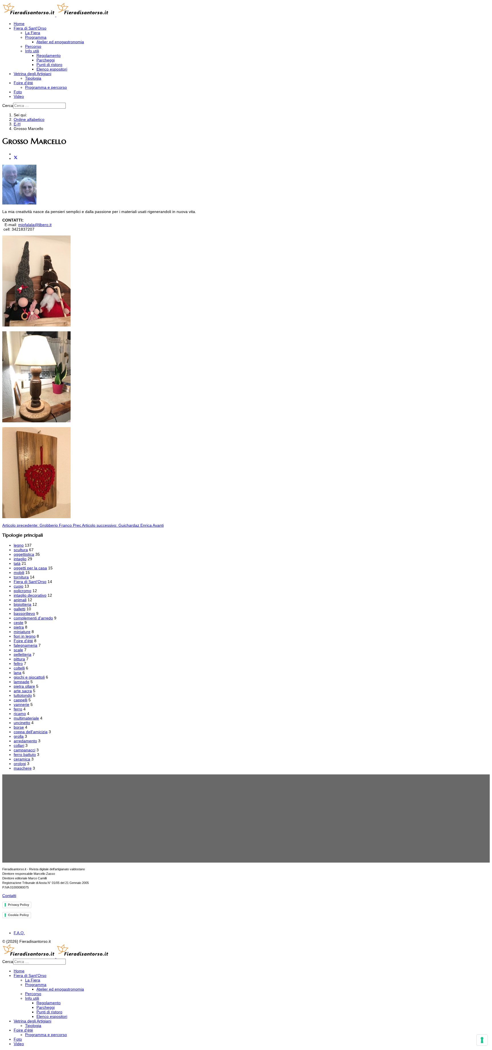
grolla (19, 736)
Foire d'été (23, 82)
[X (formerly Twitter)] (16, 158)
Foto (18, 92)
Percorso (33, 46)
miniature (22, 631)
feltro (18, 663)
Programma (35, 37)
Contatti (9, 895)
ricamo (20, 713)
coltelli (19, 668)
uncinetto (22, 722)
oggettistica (24, 554)
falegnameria (25, 645)
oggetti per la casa (30, 568)
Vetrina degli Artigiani (32, 73)
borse (19, 727)
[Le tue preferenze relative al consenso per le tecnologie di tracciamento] (482, 1040)
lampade (21, 681)
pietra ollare (24, 686)
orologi (20, 763)
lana (17, 672)
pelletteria (22, 654)
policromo (22, 590)
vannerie (21, 704)
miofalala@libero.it (35, 224)
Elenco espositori (51, 69)
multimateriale (26, 718)
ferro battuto (25, 754)
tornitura (21, 577)
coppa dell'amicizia (31, 731)
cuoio (18, 586)
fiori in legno (25, 636)
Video (19, 96)
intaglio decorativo (30, 595)
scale (18, 650)
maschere (23, 768)
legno (19, 545)
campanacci (24, 750)
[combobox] (39, 106)
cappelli (20, 700)
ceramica (22, 759)
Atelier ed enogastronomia (60, 42)
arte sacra (23, 691)
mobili (19, 572)
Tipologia (33, 78)
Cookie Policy (18, 915)
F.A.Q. (19, 933)
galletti (19, 609)
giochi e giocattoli (29, 677)
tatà (17, 563)
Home (19, 23)
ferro (18, 709)
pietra (19, 627)
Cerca (7, 105)
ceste (18, 622)
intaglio (20, 559)
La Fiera (32, 32)
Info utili (32, 51)
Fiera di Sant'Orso (30, 28)
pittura (19, 659)
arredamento (25, 741)
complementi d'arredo (33, 618)
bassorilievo (24, 613)
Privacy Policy (18, 905)
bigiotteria (22, 604)
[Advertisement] (177, 818)
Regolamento (48, 55)
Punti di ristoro (49, 64)
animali (20, 600)
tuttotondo (23, 695)
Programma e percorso (46, 87)
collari (19, 745)
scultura (21, 549)
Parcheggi (45, 60)
